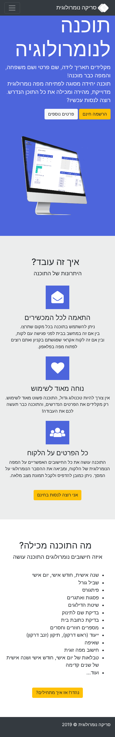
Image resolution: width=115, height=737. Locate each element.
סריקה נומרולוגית (77, 7)
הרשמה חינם (95, 114)
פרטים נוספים (61, 114)
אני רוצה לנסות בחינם (57, 495)
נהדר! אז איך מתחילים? (57, 692)
